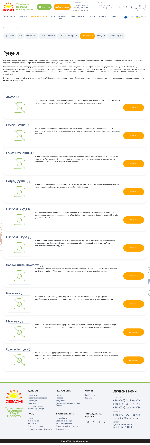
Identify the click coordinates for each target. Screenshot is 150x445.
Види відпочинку (76, 16)
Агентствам (140, 8)
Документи (60, 401)
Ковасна (12, 293)
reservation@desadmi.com (107, 8)
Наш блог (88, 398)
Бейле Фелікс (15, 125)
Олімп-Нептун (16, 349)
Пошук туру (46, 7)
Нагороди (60, 398)
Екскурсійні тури (62, 17)
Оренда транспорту (35, 426)
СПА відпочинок (62, 429)
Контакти (112, 16)
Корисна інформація (36, 409)
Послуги (21, 16)
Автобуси (102, 16)
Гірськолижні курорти (68, 36)
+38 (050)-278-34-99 (105, 5)
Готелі (53, 16)
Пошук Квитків (63, 7)
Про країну (9, 36)
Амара (10, 97)
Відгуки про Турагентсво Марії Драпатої (68, 404)
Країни (90, 16)
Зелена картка (33, 421)
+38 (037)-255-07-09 (80, 10)
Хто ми (58, 395)
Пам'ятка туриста (116, 36)
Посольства (31, 36)
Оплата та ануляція (35, 406)
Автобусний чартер (37, 16)
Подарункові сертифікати (38, 398)
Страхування (33, 418)
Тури (20, 36)
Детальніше (133, 108)
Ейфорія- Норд (16, 237)
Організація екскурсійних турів (40, 429)
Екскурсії (101, 36)
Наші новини (89, 395)
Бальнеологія (87, 36)
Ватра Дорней (16, 181)
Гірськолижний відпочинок (67, 426)
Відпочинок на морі (63, 421)
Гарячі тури (32, 401)
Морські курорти (48, 36)
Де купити (32, 404)
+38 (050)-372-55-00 (80, 5)
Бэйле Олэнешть (18, 153)
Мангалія (12, 321)
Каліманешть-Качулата (22, 265)
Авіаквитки (32, 424)
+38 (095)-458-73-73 (80, 8)
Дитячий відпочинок (64, 424)
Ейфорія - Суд (15, 209)
